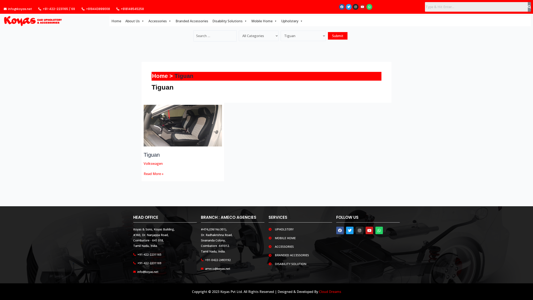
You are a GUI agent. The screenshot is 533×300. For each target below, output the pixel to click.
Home (116, 21)
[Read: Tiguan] (183, 125)
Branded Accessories (192, 21)
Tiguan (152, 155)
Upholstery (289, 21)
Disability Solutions (227, 21)
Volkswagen (153, 163)
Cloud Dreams (330, 291)
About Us (132, 21)
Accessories (157, 21)
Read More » (153, 173)
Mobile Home (262, 21)
